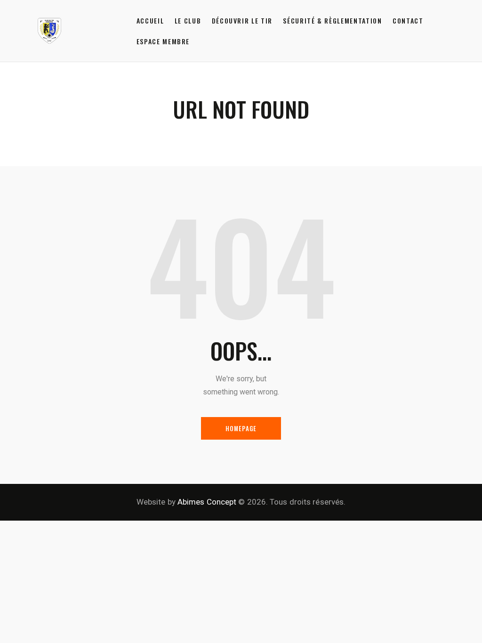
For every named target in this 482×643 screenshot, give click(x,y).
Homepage (241, 428)
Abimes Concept (206, 501)
